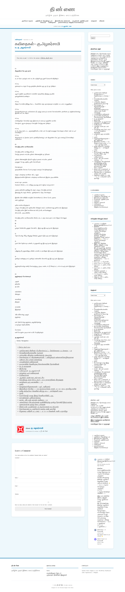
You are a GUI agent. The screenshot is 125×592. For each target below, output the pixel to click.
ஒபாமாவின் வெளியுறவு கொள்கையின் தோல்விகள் (39, 364)
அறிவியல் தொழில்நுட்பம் (43, 21)
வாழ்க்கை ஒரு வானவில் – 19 (31, 382)
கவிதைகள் (52, 22)
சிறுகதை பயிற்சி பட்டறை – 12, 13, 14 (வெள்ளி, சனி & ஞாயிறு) (43, 411)
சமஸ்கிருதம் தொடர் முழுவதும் (100, 424)
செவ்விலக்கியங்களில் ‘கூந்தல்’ (31, 353)
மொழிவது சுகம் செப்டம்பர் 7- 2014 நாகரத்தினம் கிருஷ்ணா (41, 380)
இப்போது (22, 369)
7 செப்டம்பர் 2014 (46, 58)
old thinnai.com (101, 64)
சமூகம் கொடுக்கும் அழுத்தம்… (100, 241)
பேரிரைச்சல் (24, 375)
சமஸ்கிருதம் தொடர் (54, 573)
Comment (17, 458)
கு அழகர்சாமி (24, 47)
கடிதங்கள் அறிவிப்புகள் (80, 21)
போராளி (105, 262)
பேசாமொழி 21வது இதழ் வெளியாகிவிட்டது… (36, 396)
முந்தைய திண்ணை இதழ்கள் (57, 575)
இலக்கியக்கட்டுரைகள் (62, 21)
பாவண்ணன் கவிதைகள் (28, 362)
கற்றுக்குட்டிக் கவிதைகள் (29, 373)
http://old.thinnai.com (95, 417)
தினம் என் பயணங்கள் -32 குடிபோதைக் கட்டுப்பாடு (39, 407)
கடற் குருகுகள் (25, 366)
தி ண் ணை (62, 8)
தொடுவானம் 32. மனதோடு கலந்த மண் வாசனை (37, 409)
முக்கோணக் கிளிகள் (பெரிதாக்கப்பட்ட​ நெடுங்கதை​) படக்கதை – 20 (45, 351)
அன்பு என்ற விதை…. (100, 272)
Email (16, 486)
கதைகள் (94, 21)
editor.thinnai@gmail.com (101, 58)
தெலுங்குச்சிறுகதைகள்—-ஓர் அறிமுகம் (34, 387)
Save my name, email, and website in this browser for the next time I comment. (33, 505)
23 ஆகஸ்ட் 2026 (66, 26)
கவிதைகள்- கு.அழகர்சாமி (102, 122)
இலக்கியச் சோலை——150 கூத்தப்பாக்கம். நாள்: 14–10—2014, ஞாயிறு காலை (47, 389)
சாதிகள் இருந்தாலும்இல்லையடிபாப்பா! (103, 224)
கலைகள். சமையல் (99, 202)
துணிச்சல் (97, 260)
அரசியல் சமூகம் (27, 21)
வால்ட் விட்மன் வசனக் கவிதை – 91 (33, 400)
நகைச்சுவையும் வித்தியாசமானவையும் (71, 22)
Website (17, 494)
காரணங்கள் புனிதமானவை (30, 398)
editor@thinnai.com (95, 57)
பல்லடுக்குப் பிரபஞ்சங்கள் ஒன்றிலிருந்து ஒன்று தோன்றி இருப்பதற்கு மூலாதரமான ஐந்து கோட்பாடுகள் (102, 165)
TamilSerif (97, 421)
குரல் (21, 393)
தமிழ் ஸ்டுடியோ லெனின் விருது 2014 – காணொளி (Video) (40, 391)
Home (48, 571)
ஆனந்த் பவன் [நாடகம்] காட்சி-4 (31, 378)
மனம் (21, 384)
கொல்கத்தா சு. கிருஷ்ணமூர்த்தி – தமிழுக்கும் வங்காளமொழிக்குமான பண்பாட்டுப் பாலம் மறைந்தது (101, 109)
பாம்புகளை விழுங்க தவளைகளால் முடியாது (35, 355)
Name (16, 478)
